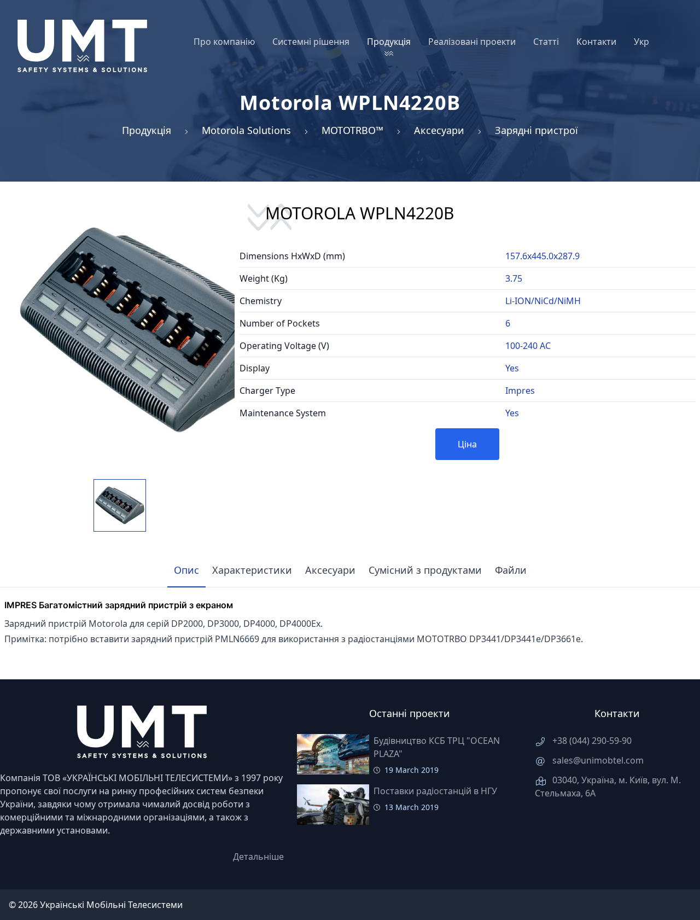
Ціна (467, 444)
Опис (186, 570)
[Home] (82, 46)
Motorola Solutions (246, 130)
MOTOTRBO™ (352, 130)
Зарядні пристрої (536, 130)
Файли (511, 570)
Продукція (146, 130)
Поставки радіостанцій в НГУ (435, 791)
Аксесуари (439, 130)
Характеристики (252, 570)
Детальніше (258, 857)
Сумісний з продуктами (425, 570)
